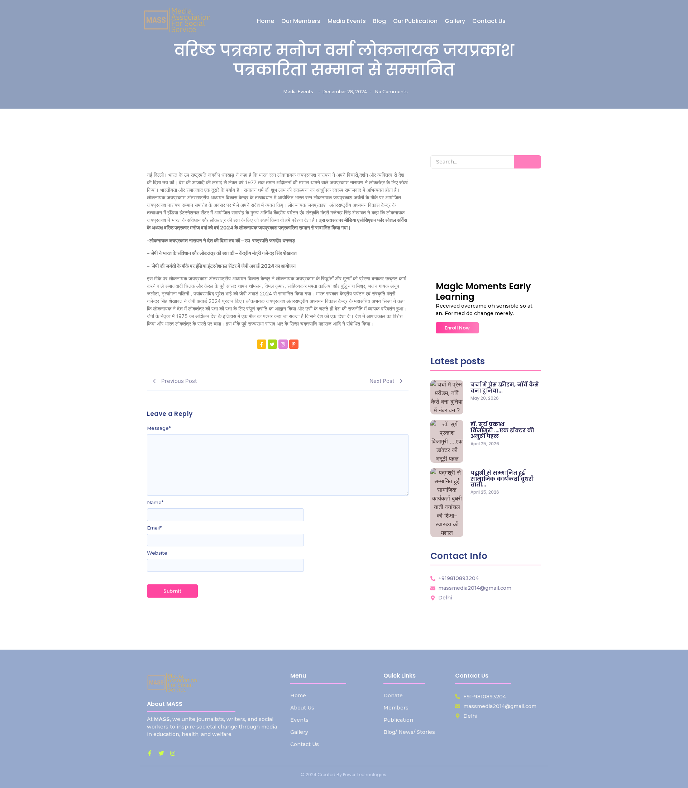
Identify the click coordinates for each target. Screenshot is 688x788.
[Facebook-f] (150, 753)
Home (298, 695)
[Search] (527, 161)
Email (154, 528)
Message (159, 428)
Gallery (299, 732)
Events (299, 720)
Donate (393, 695)
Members (395, 707)
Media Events (298, 91)
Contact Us (304, 744)
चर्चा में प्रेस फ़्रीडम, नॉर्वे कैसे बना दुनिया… (504, 388)
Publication (398, 720)
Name (155, 502)
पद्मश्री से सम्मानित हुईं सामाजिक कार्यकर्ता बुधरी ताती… (502, 479)
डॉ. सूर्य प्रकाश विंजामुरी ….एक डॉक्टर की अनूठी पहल (502, 431)
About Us (302, 707)
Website (157, 553)
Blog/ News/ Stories (409, 732)
